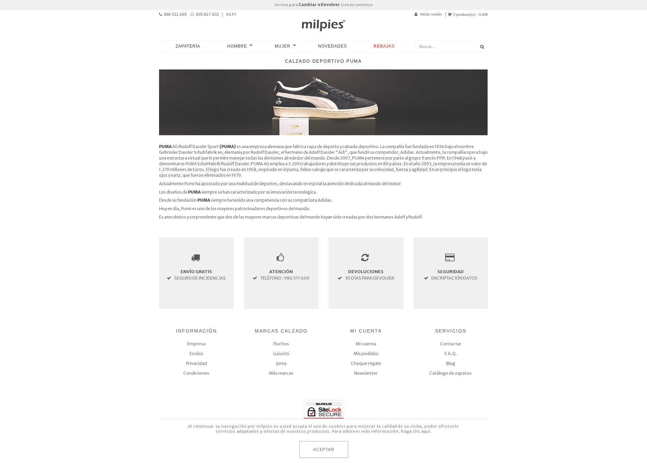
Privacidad (196, 363)
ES (228, 14)
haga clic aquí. (416, 431)
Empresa (196, 344)
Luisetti (281, 353)
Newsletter (366, 373)
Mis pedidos (365, 353)
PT (234, 14)
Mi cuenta (366, 344)
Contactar (450, 344)
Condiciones (196, 373)
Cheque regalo (366, 363)
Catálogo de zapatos (450, 373)
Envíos (196, 353)
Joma (281, 363)
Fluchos (281, 344)
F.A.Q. (450, 353)
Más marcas (281, 373)
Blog (450, 363)
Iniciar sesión (430, 14)
